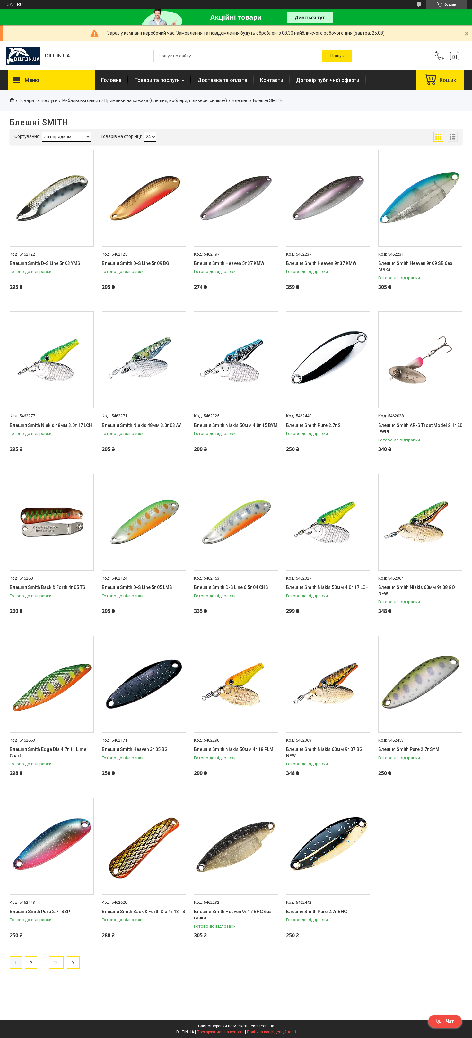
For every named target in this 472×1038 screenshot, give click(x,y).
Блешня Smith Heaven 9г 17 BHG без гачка (232, 914)
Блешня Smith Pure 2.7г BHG (316, 911)
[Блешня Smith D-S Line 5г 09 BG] (144, 198)
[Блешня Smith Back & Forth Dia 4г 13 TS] (144, 846)
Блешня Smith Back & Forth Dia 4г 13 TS (143, 911)
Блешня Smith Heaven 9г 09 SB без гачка (415, 266)
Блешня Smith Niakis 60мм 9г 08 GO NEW (416, 590)
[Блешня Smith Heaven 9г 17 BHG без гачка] (236, 846)
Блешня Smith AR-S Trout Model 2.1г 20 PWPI (420, 428)
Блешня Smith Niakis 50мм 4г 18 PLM (233, 749)
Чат (450, 1021)
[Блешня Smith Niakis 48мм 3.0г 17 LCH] (52, 359)
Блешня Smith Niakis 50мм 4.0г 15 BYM (235, 425)
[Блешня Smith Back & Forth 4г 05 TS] (52, 522)
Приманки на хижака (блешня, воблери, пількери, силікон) (165, 100)
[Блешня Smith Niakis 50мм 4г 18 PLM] (236, 684)
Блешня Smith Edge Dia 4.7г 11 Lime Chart (48, 752)
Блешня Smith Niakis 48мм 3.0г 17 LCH (51, 425)
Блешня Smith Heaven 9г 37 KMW (321, 263)
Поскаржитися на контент (220, 1032)
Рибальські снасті (81, 100)
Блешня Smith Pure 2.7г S (313, 425)
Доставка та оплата (222, 80)
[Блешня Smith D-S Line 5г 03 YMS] (52, 198)
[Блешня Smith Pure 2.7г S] (328, 359)
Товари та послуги (157, 80)
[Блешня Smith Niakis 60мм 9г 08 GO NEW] (420, 522)
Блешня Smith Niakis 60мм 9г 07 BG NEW (324, 752)
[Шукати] (337, 56)
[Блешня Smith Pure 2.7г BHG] (328, 846)
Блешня (240, 100)
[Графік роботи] (454, 55)
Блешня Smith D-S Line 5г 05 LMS (137, 587)
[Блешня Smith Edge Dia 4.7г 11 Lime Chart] (52, 684)
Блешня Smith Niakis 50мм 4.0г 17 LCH (327, 587)
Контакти (271, 80)
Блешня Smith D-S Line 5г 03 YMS (45, 263)
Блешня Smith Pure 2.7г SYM (408, 749)
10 (56, 962)
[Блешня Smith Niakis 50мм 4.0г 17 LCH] (328, 522)
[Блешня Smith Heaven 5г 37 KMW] (236, 198)
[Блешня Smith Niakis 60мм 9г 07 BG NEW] (328, 684)
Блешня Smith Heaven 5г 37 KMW (229, 263)
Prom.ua (266, 1026)
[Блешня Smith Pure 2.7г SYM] (420, 684)
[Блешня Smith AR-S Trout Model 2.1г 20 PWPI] (420, 359)
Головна (111, 80)
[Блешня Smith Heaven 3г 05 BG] (144, 684)
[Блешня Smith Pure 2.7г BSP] (52, 846)
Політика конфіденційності (271, 1032)
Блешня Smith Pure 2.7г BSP (40, 911)
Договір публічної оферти (327, 80)
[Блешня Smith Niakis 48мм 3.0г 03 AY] (144, 359)
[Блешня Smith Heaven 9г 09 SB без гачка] (420, 198)
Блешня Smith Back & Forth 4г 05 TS (47, 587)
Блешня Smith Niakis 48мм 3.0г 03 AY (141, 425)
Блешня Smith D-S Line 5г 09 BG (135, 263)
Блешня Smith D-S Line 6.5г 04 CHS (231, 587)
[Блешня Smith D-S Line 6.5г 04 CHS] (236, 522)
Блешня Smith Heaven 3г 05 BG (135, 749)
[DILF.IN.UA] (23, 56)
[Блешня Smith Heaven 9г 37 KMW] (328, 198)
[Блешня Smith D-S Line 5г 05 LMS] (144, 522)
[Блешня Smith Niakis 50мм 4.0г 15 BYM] (236, 359)
